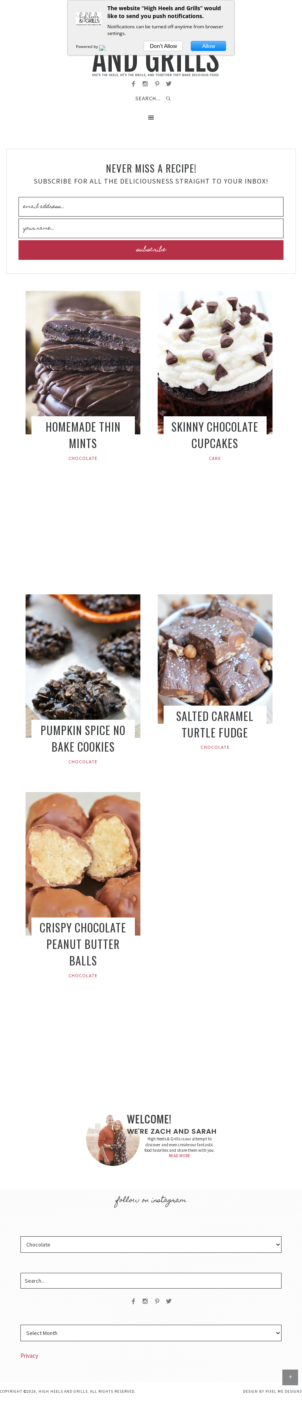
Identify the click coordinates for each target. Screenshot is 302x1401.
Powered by (87, 46)
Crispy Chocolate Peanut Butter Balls (83, 944)
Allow (208, 46)
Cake (215, 458)
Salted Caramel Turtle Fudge (215, 724)
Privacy (29, 1355)
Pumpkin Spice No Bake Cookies (83, 738)
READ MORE (179, 1155)
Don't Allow (163, 46)
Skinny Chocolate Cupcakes (214, 435)
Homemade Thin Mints (83, 435)
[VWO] (107, 46)
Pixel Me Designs (283, 1391)
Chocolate (83, 458)
